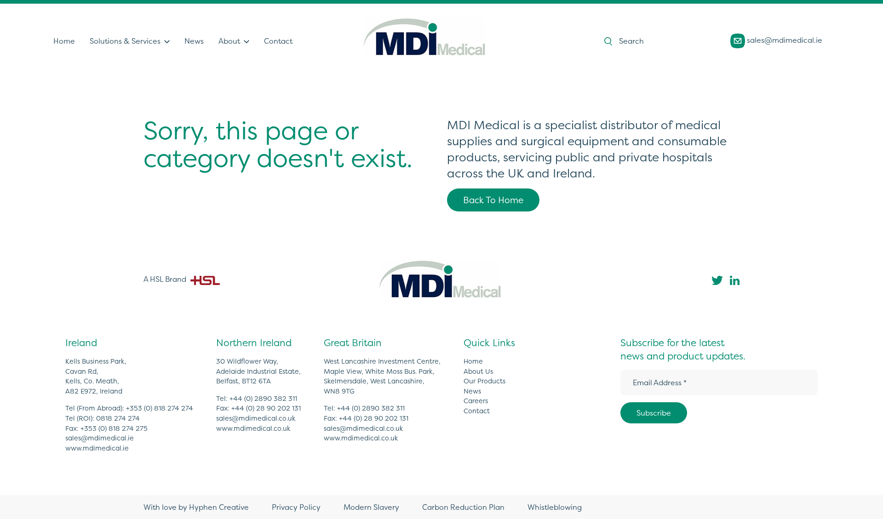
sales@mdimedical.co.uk (256, 418)
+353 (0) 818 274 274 (159, 408)
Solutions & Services (125, 41)
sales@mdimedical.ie (783, 40)
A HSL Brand (165, 279)
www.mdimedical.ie (97, 448)
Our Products (484, 381)
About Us (478, 371)
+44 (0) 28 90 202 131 (266, 408)
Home (64, 41)
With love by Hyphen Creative (196, 507)
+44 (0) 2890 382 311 (263, 398)
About (229, 41)
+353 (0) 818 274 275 (114, 428)
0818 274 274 (118, 418)
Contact (278, 41)
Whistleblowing (555, 507)
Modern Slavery (371, 507)
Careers (476, 400)
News (194, 41)
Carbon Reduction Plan (463, 507)
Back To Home (493, 200)
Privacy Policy (296, 507)
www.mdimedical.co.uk (253, 428)
